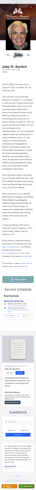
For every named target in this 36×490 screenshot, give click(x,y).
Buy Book (20, 373)
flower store (24, 266)
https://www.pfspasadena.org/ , (11, 247)
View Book (9, 373)
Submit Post (18, 435)
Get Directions (11, 315)
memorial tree (25, 263)
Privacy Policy (12, 481)
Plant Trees (25, 315)
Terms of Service (23, 481)
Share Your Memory (12, 402)
